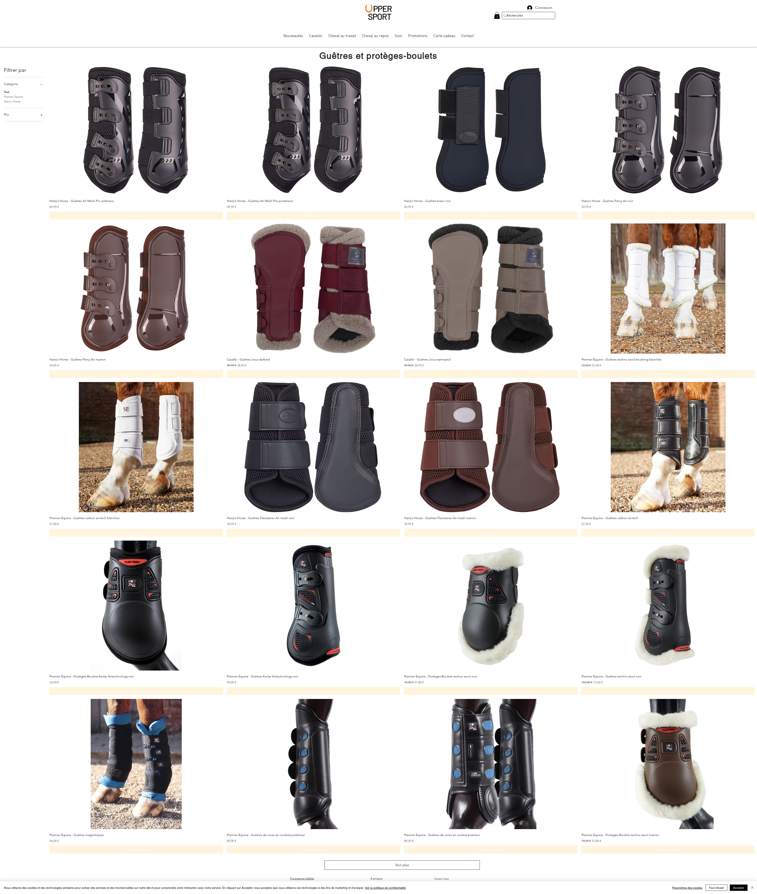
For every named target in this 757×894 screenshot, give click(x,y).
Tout (6, 92)
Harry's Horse (12, 101)
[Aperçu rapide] (136, 130)
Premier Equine (13, 96)
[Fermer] (752, 888)
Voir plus (402, 865)
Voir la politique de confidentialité (385, 888)
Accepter (738, 888)
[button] (497, 15)
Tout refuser (716, 888)
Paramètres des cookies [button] (687, 888)
